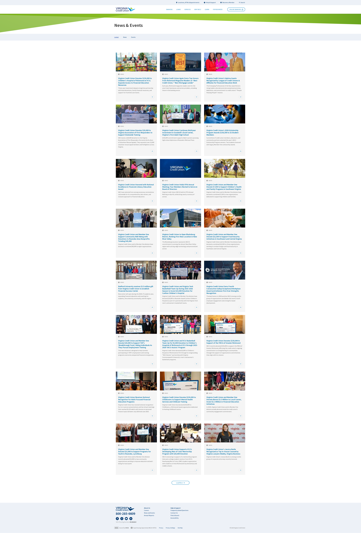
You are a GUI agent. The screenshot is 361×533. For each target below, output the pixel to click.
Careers (146, 510)
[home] (126, 509)
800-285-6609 (125, 513)
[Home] (125, 9)
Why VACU (197, 9)
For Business (217, 9)
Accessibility (175, 518)
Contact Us (174, 513)
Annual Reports (149, 515)
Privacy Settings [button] (170, 528)
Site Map (180, 528)
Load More (179, 483)
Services (187, 9)
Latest (116, 37)
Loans (178, 9)
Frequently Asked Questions (179, 510)
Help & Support (211, 2)
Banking (169, 9)
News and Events (149, 513)
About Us (147, 508)
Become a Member (228, 2)
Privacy (161, 528)
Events (133, 37)
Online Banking (235, 9)
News (125, 37)
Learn (207, 9)
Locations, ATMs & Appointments (188, 2)
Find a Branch (175, 515)
